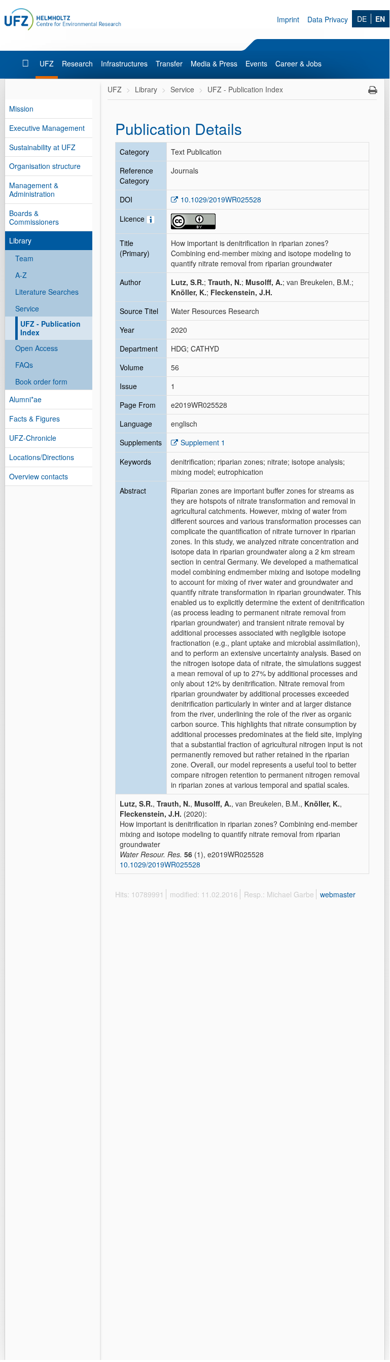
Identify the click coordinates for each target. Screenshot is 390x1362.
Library (20, 240)
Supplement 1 (203, 442)
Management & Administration (33, 189)
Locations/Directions (41, 457)
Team (24, 258)
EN (380, 19)
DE (362, 19)
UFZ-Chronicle (32, 438)
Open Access (36, 348)
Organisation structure (45, 166)
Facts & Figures (34, 418)
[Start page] (27, 63)
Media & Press (214, 63)
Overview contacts (38, 476)
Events (256, 63)
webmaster (338, 894)
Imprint (288, 19)
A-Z (21, 275)
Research (77, 63)
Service (27, 308)
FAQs (24, 365)
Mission (21, 108)
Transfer (169, 63)
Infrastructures (124, 63)
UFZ (47, 63)
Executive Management (47, 128)
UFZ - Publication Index (50, 328)
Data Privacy (327, 19)
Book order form (41, 381)
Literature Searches (47, 292)
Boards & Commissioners (34, 217)
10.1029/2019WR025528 (221, 199)
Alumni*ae (25, 399)
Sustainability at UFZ (42, 147)
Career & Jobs (298, 63)
